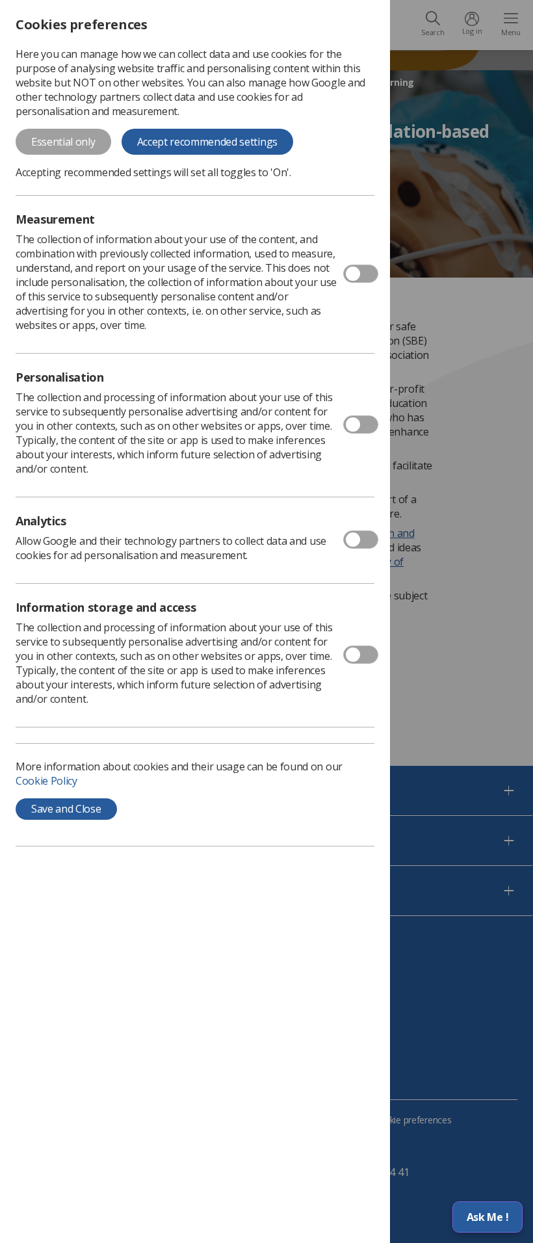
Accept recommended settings (207, 142)
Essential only (63, 142)
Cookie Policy (46, 781)
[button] (487, 1217)
